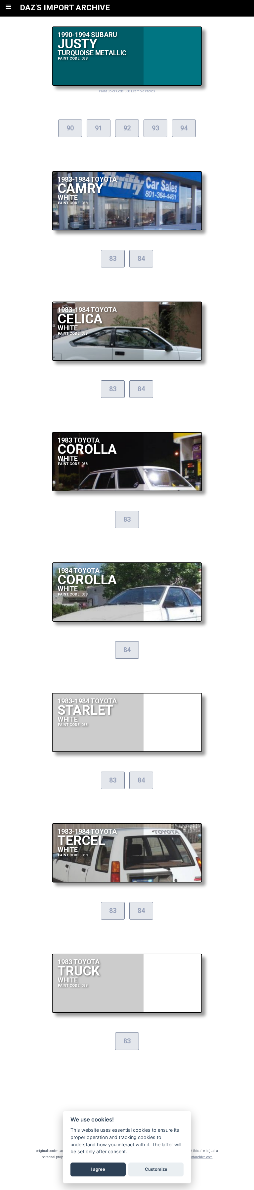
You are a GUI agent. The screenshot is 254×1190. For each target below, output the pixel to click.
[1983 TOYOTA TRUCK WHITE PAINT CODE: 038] (127, 1011)
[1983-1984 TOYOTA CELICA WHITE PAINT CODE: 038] (127, 359)
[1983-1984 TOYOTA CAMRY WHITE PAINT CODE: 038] (127, 228)
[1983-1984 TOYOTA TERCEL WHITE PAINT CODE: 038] (127, 881)
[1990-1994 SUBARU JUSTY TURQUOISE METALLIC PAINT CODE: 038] (127, 84)
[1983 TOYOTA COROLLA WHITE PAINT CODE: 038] (127, 489)
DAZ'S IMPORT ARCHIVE (65, 7)
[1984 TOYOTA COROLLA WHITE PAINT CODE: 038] (127, 620)
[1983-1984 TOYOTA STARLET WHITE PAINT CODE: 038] (127, 750)
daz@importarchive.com (194, 1157)
